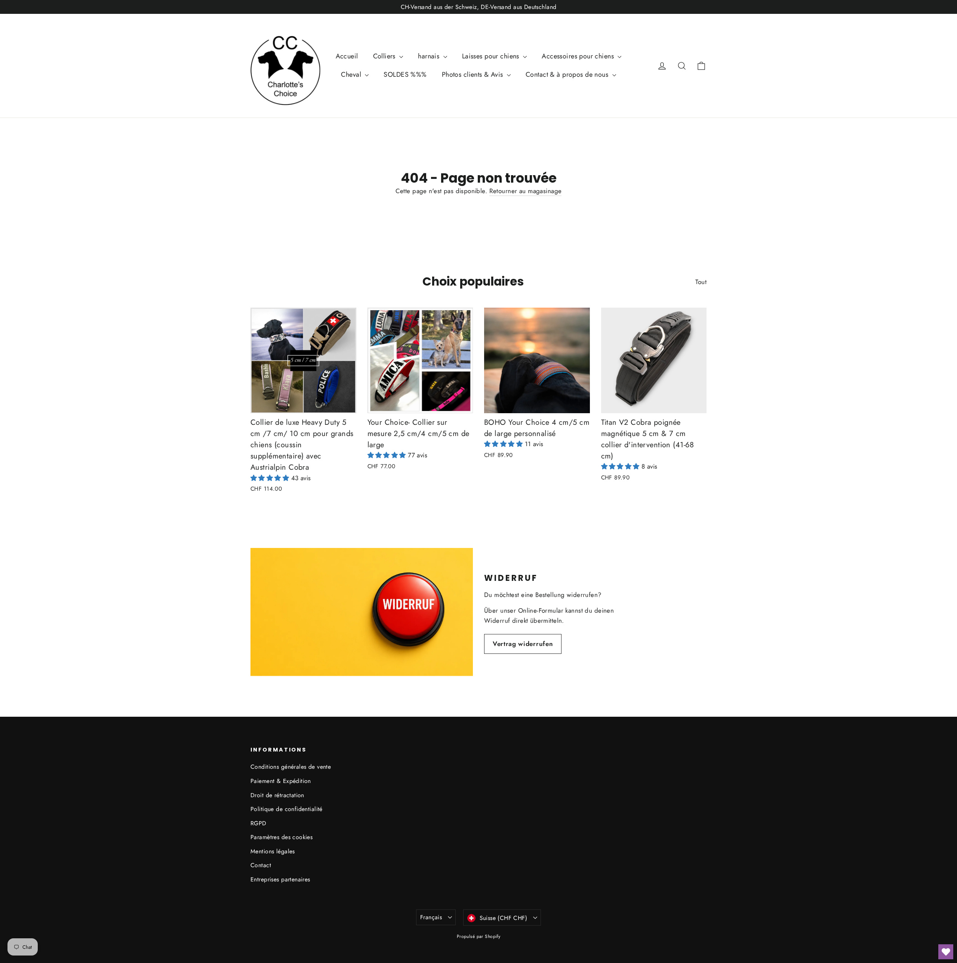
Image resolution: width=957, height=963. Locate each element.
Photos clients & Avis (473, 74)
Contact (260, 865)
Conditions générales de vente (290, 766)
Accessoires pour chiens (579, 56)
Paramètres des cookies (281, 837)
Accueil (347, 56)
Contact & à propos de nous (568, 74)
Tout (701, 281)
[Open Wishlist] (945, 951)
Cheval (352, 74)
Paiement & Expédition (280, 781)
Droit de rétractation (277, 795)
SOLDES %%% (405, 74)
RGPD (258, 823)
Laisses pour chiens (491, 56)
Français (431, 917)
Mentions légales (272, 851)
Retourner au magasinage (525, 190)
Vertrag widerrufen (523, 643)
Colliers (385, 56)
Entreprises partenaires (280, 879)
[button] (270, 477)
